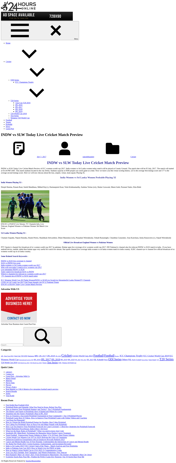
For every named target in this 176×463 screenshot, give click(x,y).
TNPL (60, 362)
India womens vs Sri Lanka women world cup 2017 (20, 265)
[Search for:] (12, 345)
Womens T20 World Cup (20, 118)
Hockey (117, 356)
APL (2, 356)
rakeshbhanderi (88, 157)
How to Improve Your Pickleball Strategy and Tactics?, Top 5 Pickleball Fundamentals (38, 409)
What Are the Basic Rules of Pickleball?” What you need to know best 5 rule (35, 431)
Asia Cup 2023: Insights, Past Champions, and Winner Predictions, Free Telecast (36, 452)
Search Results (11, 391)
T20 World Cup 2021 (24, 362)
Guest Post (10, 129)
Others (125, 359)
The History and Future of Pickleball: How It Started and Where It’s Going (34, 411)
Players (8, 385)
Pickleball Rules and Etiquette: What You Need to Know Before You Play (34, 407)
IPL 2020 (71, 360)
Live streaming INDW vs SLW (13, 270)
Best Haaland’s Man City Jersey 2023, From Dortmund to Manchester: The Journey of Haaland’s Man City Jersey (49, 455)
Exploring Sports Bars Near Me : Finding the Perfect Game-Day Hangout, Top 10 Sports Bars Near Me (45, 457)
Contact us (10, 374)
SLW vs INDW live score (10, 263)
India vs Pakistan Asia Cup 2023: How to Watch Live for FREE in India (33, 448)
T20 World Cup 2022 (36, 362)
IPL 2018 (18, 109)
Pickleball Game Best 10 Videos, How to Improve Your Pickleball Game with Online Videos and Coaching (46, 418)
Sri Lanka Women (73, 280)
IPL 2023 (90, 360)
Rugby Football (136, 360)
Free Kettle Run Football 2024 (17, 405)
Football (9, 120)
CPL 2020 (58, 356)
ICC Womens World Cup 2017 (12, 280)
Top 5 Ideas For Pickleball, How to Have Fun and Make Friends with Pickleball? (36, 424)
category (9, 372)
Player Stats (10, 383)
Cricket (8, 62)
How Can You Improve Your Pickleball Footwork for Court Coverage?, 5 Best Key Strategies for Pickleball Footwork (50, 427)
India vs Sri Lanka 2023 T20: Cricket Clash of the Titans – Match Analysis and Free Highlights (42, 446)
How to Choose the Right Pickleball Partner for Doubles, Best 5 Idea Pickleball (36, 422)
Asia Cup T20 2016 (22, 103)
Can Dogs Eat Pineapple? (15, 420)
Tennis (8, 122)
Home (8, 43)
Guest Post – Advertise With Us (18, 376)
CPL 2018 (51, 356)
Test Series (15, 116)
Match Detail (11, 378)
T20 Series (15, 101)
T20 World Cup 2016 (19, 114)
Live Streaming (60, 280)
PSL (130, 359)
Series (8, 394)
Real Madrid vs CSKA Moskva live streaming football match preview (32, 389)
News (8, 127)
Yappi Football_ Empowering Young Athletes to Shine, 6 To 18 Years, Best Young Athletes (40, 435)
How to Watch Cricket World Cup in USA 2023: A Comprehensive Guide (34, 450)
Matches (9, 381)
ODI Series (15, 80)
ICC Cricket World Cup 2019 (156, 356)
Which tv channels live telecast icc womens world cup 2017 (23, 274)
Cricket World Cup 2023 (82, 356)
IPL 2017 (18, 107)
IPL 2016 (18, 105)
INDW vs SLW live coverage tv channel (16, 261)
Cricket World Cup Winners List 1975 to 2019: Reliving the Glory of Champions (36, 437)
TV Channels (85, 280)
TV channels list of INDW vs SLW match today (19, 276)
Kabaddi (9, 124)
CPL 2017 (42, 356)
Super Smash (152, 360)
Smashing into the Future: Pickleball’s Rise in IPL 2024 (27, 414)
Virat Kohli (10, 396)
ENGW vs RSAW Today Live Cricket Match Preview (21, 284)
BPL (36, 356)
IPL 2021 (78, 360)
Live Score (50, 280)
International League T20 (26, 359)
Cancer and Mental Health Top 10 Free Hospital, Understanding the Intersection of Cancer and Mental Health (47, 442)
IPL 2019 (18, 111)
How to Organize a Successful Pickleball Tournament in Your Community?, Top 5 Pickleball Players (44, 416)
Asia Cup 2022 (9, 356)
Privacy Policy (11, 387)
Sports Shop (144, 359)
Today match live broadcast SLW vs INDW (17, 272)
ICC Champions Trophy (24, 82)
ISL (95, 359)
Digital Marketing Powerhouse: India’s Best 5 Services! (27, 429)
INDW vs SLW (40, 280)
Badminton (31, 356)
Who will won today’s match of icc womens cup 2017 (21, 267)
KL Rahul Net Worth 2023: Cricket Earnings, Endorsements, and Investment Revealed (38, 444)
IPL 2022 (83, 359)
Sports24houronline (33, 461)
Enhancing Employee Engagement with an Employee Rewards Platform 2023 (35, 440)
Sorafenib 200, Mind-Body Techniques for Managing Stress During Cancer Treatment (38, 433)
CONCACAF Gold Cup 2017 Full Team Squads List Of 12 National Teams (30, 282)
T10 (158, 359)
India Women (29, 280)
